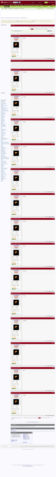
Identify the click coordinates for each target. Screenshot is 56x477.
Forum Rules (25, 442)
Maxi (1, 140)
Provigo (2, 155)
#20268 (53, 94)
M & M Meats (3, 137)
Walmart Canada (3, 178)
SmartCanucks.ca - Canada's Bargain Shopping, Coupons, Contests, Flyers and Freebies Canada (36, 446)
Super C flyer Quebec (4, 168)
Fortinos (2, 118)
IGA (1, 128)
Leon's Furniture (3, 133)
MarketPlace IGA (3, 139)
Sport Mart (2, 165)
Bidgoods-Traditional (4, 105)
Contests (25, 4)
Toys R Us (2, 173)
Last (45, 29)
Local (45, 6)
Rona (2, 160)
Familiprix (2, 114)
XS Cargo (2, 179)
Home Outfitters (3, 126)
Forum (7, 6)
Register (53, 2)
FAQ (2, 8)
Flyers (18, 4)
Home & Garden (39, 4)
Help (49, 2)
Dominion (2, 111)
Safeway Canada (3, 161)
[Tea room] (45, 4)
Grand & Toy (3, 121)
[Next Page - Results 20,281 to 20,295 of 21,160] (44, 29)
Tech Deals (11, 4)
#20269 (53, 119)
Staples (2, 166)
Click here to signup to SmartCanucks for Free (17, 60)
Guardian (2, 122)
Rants (35, 4)
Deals (7, 4)
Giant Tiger (2, 120)
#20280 (53, 392)
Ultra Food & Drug (4, 174)
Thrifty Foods (3, 172)
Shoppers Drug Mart (4, 163)
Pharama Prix (3, 150)
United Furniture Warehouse (3, 176)
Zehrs (2, 180)
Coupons (14, 4)
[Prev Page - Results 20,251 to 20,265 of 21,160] (39, 28)
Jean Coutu (3, 130)
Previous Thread (30, 422)
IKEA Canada (3, 129)
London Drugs (3, 135)
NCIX (2, 145)
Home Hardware (3, 125)
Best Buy (2, 104)
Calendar (5, 8)
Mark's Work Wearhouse (5, 138)
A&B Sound (3, 101)
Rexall (2, 159)
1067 (51, 31)
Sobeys (2, 164)
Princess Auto (3, 154)
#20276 (53, 293)
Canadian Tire (3, 109)
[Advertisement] (31, 64)
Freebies (21, 4)
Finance (29, 4)
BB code (24, 434)
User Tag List (13, 25)
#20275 (53, 268)
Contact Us (22, 446)
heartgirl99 (16, 37)
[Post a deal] (53, 4)
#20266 (53, 35)
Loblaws (2, 134)
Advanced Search (50, 8)
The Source (3, 171)
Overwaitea (2, 147)
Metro (2, 141)
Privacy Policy (51, 446)
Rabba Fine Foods (4, 156)
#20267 (53, 69)
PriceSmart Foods (4, 153)
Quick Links (22, 8)
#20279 (53, 367)
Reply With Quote (52, 58)
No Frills (2, 146)
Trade (52, 6)
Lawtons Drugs (3, 132)
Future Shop (3, 119)
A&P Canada (3, 102)
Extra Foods (3, 112)
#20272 (53, 193)
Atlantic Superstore (4, 103)
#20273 (53, 218)
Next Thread (36, 422)
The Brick (2, 170)
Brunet (2, 106)
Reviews (32, 4)
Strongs (2, 167)
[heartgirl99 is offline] (16, 45)
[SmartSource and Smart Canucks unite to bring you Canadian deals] (5, 95)
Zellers (2, 181)
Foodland (2, 117)
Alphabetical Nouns (18, 30)
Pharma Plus (3, 151)
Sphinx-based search (30, 466)
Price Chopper (3, 152)
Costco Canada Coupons (5, 110)
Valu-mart (2, 177)
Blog (2, 6)
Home (5, 4)
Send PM (46, 58)
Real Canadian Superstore (5, 157)
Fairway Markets (3, 113)
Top (31, 6)
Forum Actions (16, 8)
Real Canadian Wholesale (5, 158)
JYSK (2, 131)
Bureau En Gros (3, 107)
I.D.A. (2, 127)
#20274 (53, 243)
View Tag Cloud (13, 430)
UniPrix (2, 175)
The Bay (2, 169)
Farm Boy (2, 115)
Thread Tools (51, 33)
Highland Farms (3, 123)
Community (10, 8)
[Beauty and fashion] (47, 4)
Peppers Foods (3, 149)
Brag (39, 6)
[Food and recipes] (49, 4)
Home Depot (3, 124)
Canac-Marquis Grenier (4, 108)
